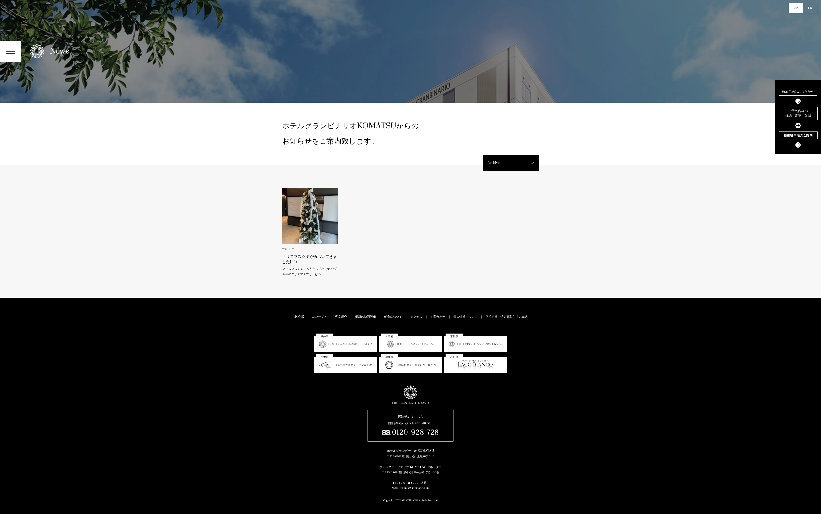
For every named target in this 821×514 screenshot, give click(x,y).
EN (810, 8)
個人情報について (465, 317)
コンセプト (319, 317)
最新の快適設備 (365, 317)
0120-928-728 (415, 432)
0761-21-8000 (409, 482)
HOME (299, 317)
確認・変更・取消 (798, 113)
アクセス (416, 317)
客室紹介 (341, 317)
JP (796, 8)
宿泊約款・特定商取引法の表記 (506, 317)
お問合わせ (437, 317)
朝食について (393, 317)
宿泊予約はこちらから (798, 91)
